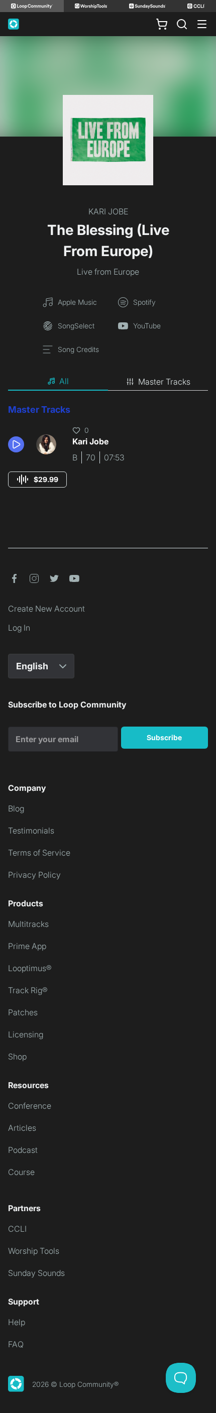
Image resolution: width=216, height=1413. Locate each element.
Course (21, 1172)
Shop (17, 1056)
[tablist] (108, 382)
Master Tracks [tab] (164, 382)
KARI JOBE (108, 211)
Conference (29, 1106)
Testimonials (31, 831)
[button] (18, 444)
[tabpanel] (108, 455)
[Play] (16, 444)
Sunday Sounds (36, 1273)
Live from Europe (108, 272)
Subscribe (164, 737)
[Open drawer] (202, 24)
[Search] (182, 24)
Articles (22, 1128)
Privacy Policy (34, 875)
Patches (23, 1012)
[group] (37, 480)
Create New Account (46, 609)
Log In (19, 628)
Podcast (23, 1150)
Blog (16, 808)
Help (16, 1322)
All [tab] (64, 381)
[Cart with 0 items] (162, 24)
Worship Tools (33, 1251)
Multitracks (28, 924)
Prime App (27, 946)
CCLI (17, 1229)
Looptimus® (30, 968)
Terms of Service (39, 853)
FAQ (16, 1344)
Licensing (25, 1034)
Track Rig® (28, 990)
